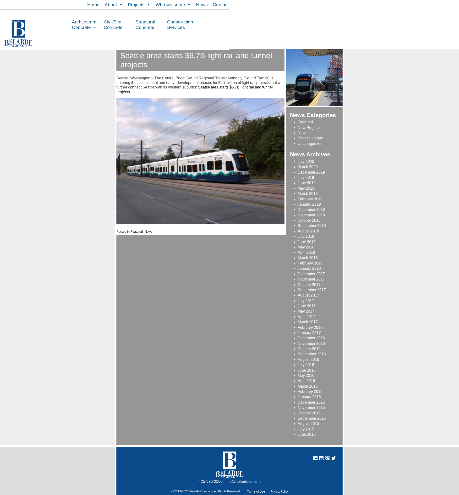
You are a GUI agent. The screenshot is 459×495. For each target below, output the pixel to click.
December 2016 (311, 338)
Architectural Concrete (85, 24)
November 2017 (311, 279)
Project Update (310, 138)
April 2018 (306, 252)
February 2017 (310, 327)
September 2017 (312, 290)
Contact (221, 4)
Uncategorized (310, 144)
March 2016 (308, 386)
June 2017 (307, 306)
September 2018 (312, 226)
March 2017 (308, 322)
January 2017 (309, 333)
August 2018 (308, 231)
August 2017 (308, 295)
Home (93, 4)
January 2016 (309, 397)
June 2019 (307, 183)
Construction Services (180, 24)
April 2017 (306, 317)
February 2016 (310, 392)
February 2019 (310, 199)
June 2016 (307, 370)
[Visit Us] (321, 459)
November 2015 (311, 408)
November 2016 (311, 343)
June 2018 (307, 242)
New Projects (309, 128)
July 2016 (306, 365)
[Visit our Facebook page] (315, 459)
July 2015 (306, 429)
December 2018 (311, 210)
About (111, 4)
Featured (137, 231)
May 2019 (306, 188)
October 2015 (309, 413)
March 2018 (308, 258)
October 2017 (309, 285)
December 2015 (311, 402)
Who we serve (170, 4)
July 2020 (306, 162)
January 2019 (309, 204)
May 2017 (306, 311)
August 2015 (308, 424)
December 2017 (311, 274)
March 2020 (308, 167)
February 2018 (310, 263)
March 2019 (308, 194)
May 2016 (306, 376)
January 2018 (309, 268)
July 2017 (306, 301)
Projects (136, 4)
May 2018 (306, 247)
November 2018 (311, 215)
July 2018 (306, 236)
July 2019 (306, 178)
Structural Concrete (145, 24)
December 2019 (311, 172)
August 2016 (308, 360)
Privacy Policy (280, 491)
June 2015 (307, 434)
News (202, 4)
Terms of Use (256, 491)
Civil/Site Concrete (113, 24)
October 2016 (309, 349)
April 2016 (306, 381)
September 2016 (312, 354)
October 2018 (309, 220)
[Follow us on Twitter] (333, 459)
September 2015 (312, 418)
